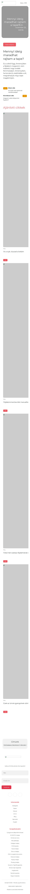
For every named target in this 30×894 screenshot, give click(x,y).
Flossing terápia (15, 862)
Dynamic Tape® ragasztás (15, 865)
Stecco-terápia (15, 851)
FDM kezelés (14, 846)
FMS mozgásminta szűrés (15, 854)
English (15, 822)
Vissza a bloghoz (9, 44)
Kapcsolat (15, 819)
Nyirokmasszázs (15, 873)
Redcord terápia (15, 857)
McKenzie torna (15, 838)
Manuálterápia (15, 840)
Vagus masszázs (15, 876)
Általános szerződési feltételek (15, 889)
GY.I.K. (15, 814)
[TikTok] (20, 795)
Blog (15, 816)
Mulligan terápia (15, 843)
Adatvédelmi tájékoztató (15, 886)
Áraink (15, 808)
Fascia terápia (15, 849)
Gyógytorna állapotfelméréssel (15, 832)
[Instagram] (15, 795)
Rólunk (15, 811)
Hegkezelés (15, 870)
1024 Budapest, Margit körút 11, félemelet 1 (15, 745)
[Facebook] (10, 795)
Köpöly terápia (15, 859)
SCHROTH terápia (15, 835)
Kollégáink (15, 805)
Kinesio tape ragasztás (15, 867)
